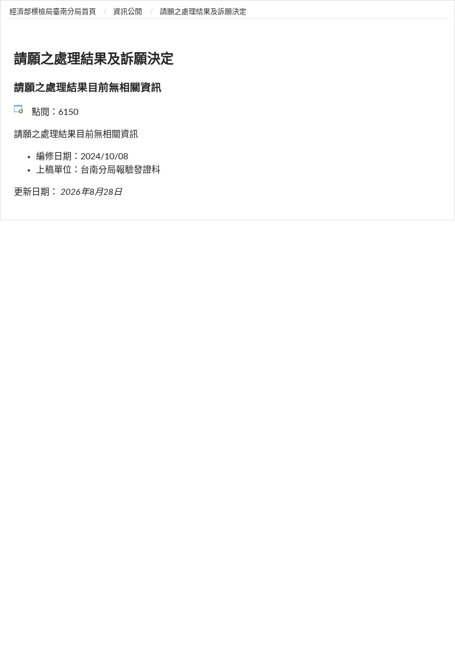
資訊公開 (127, 12)
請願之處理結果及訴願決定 (203, 12)
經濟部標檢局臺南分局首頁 (52, 12)
